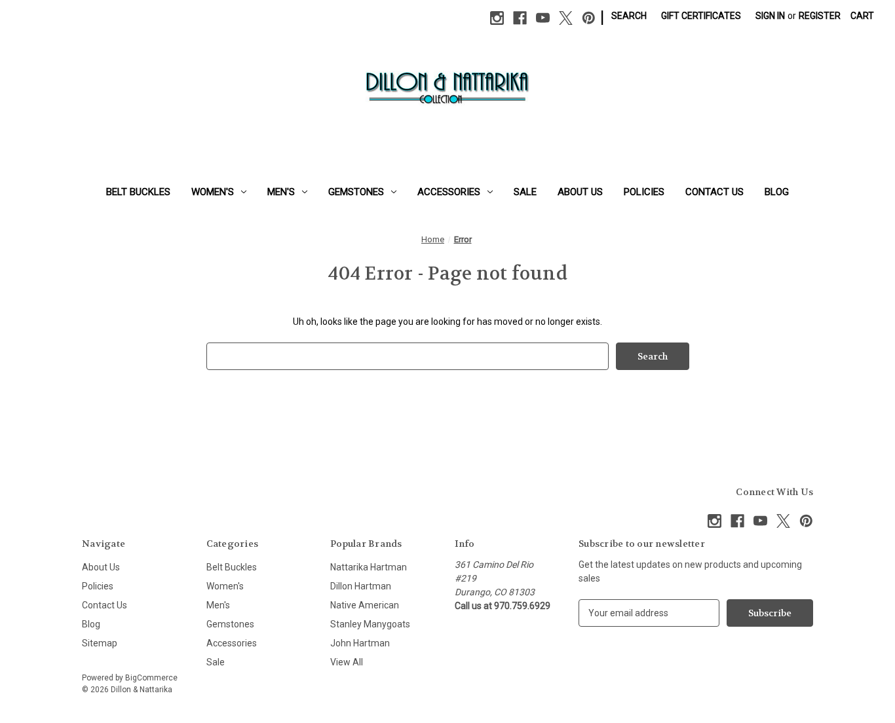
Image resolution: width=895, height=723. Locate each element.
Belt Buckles (138, 192)
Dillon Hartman (360, 586)
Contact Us (714, 192)
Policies (644, 192)
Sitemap (99, 643)
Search (629, 15)
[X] (566, 18)
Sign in (770, 15)
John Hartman (360, 643)
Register (820, 15)
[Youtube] (543, 18)
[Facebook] (520, 18)
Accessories (448, 192)
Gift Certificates (701, 15)
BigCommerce (151, 677)
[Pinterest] (589, 18)
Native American (364, 605)
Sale (525, 192)
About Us (580, 192)
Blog (777, 192)
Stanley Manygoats (370, 624)
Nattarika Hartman (368, 567)
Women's (212, 192)
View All (346, 662)
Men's (281, 192)
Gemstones (356, 192)
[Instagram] (497, 18)
